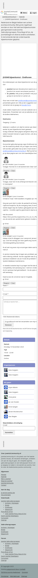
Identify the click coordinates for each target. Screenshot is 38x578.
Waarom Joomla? (6, 481)
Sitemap (24, 576)
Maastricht (8, 509)
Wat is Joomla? (6, 479)
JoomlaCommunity (7, 483)
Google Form (26, 105)
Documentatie (6, 495)
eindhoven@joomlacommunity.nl (14, 151)
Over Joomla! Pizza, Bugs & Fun (15, 514)
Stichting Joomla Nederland (10, 572)
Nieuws (3, 475)
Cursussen (4, 518)
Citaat (13, 170)
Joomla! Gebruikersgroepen (10, 501)
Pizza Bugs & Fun (7, 512)
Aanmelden (9, 432)
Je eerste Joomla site (8, 493)
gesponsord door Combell (16, 569)
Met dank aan (15, 576)
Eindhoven (8, 507)
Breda (7, 505)
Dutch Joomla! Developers (10, 516)
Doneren (25, 572)
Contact (3, 485)
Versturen (8, 325)
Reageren (6, 170)
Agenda (22, 17)
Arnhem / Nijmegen (12, 503)
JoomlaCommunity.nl (9, 17)
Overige (3, 520)
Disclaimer (5, 576)
